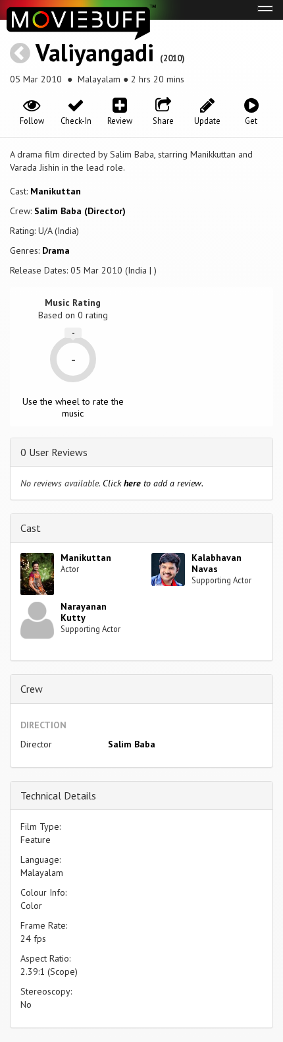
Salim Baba (131, 744)
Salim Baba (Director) (80, 211)
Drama (56, 250)
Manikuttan (55, 191)
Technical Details (58, 795)
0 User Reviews (54, 452)
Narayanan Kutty (84, 611)
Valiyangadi (95, 52)
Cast (30, 528)
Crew (31, 688)
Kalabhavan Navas (217, 563)
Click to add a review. (153, 483)
